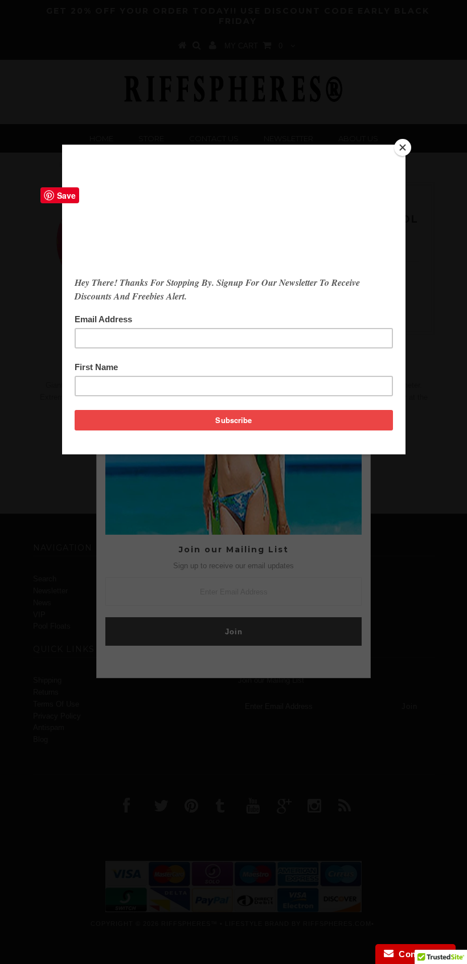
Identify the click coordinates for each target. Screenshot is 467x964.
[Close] (402, 147)
